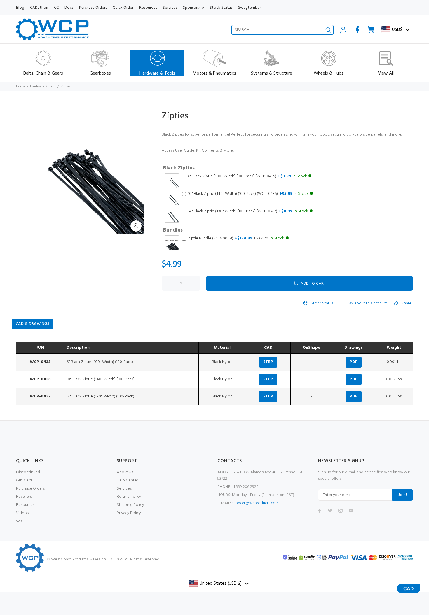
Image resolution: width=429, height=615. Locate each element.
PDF (354, 362)
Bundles (173, 230)
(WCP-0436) (248, 194)
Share (406, 303)
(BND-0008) (236, 238)
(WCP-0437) (248, 211)
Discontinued (28, 472)
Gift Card (24, 480)
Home (20, 87)
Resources (25, 505)
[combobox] (282, 30)
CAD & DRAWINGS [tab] (33, 323)
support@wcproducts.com (255, 503)
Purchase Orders (30, 488)
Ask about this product (367, 303)
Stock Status (322, 303)
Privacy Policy (129, 513)
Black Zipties (179, 168)
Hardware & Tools (43, 87)
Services (124, 488)
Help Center (127, 480)
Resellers (24, 496)
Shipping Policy (130, 505)
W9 (19, 521)
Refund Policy (129, 496)
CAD (408, 588)
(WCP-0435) (247, 176)
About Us (125, 472)
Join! (402, 495)
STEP (268, 362)
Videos (22, 513)
